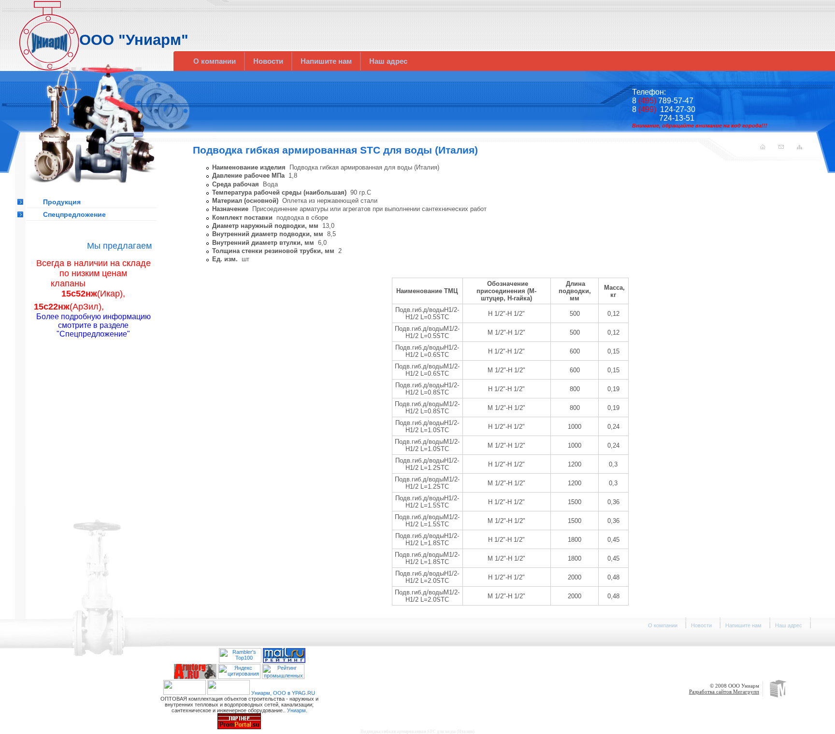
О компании (214, 61)
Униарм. (297, 710)
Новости (268, 61)
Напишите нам (326, 61)
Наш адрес (388, 61)
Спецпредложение (74, 214)
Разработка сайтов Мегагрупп (724, 691)
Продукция (62, 202)
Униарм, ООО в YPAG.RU (283, 693)
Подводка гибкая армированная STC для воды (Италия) (417, 731)
